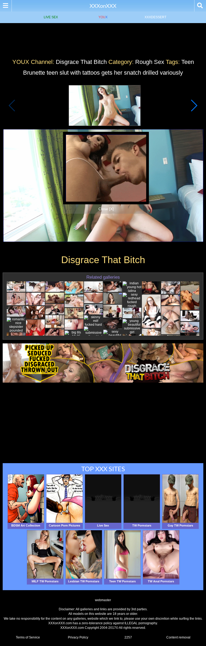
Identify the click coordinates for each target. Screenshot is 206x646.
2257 (128, 637)
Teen (187, 62)
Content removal (178, 637)
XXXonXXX (103, 5)
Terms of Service (28, 637)
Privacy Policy (78, 637)
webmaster (103, 600)
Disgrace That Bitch (81, 62)
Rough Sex (149, 62)
